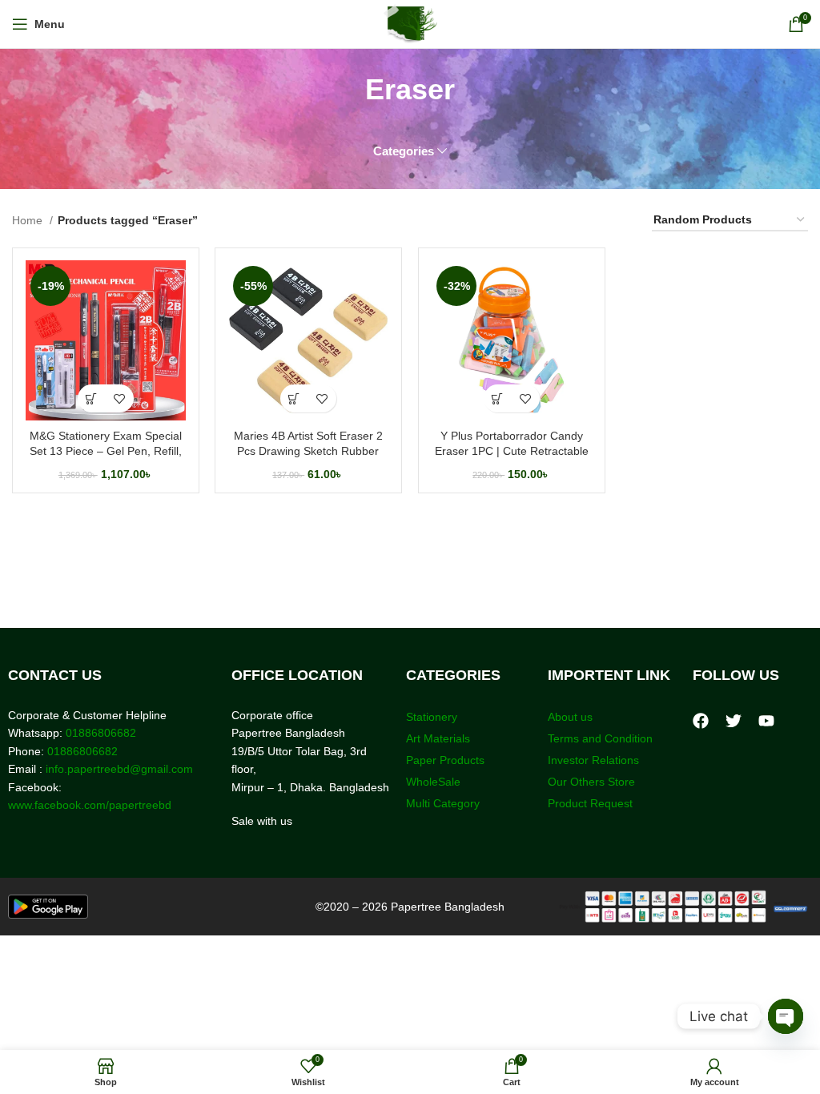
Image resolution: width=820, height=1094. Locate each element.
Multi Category (443, 803)
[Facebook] (700, 720)
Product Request (590, 803)
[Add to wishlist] (120, 398)
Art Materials (438, 738)
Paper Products (445, 760)
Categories (403, 151)
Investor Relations (593, 760)
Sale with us (261, 820)
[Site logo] (410, 23)
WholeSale (433, 781)
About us (570, 716)
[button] (92, 398)
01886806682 (99, 732)
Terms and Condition (600, 738)
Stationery (431, 716)
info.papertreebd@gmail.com (119, 768)
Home (29, 220)
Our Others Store (593, 781)
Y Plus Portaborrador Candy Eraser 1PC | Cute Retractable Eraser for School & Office (512, 451)
